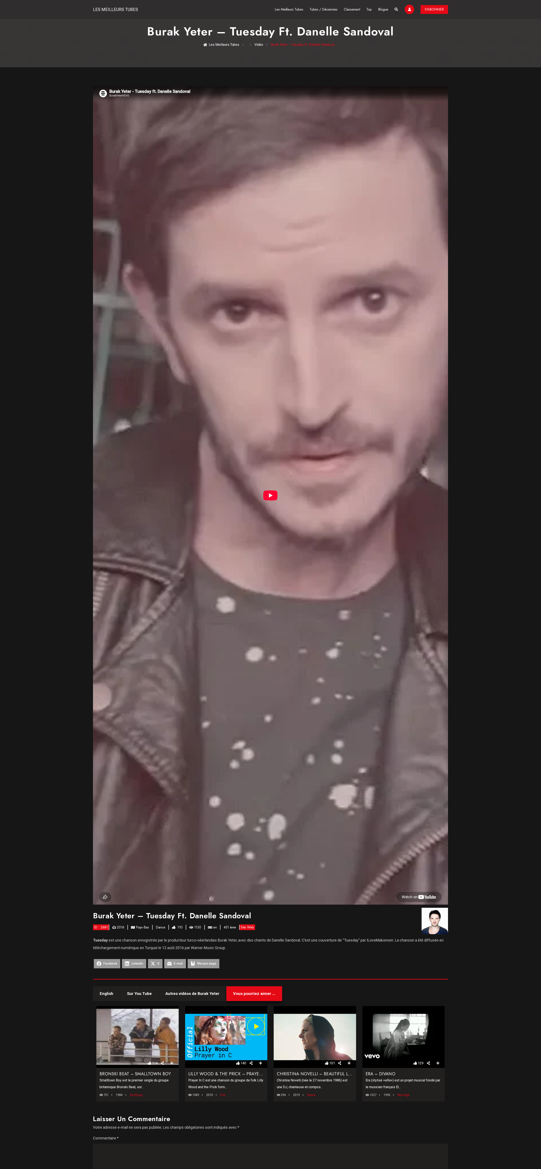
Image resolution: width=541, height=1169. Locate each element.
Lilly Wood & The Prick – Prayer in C (230, 1074)
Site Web (247, 927)
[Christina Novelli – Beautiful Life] (315, 1037)
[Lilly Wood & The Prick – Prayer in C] (226, 1037)
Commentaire (106, 1138)
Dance (160, 927)
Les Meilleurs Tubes (115, 9)
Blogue (383, 9)
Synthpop (136, 1095)
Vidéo (258, 45)
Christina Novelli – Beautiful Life (315, 1074)
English (106, 993)
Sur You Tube (139, 993)
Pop (222, 1095)
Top (369, 9)
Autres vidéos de (192, 993)
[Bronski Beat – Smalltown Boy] (137, 1037)
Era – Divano (381, 1074)
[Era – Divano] (403, 1037)
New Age (404, 1095)
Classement (352, 9)
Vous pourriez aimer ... (254, 993)
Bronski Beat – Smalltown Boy (135, 1074)
